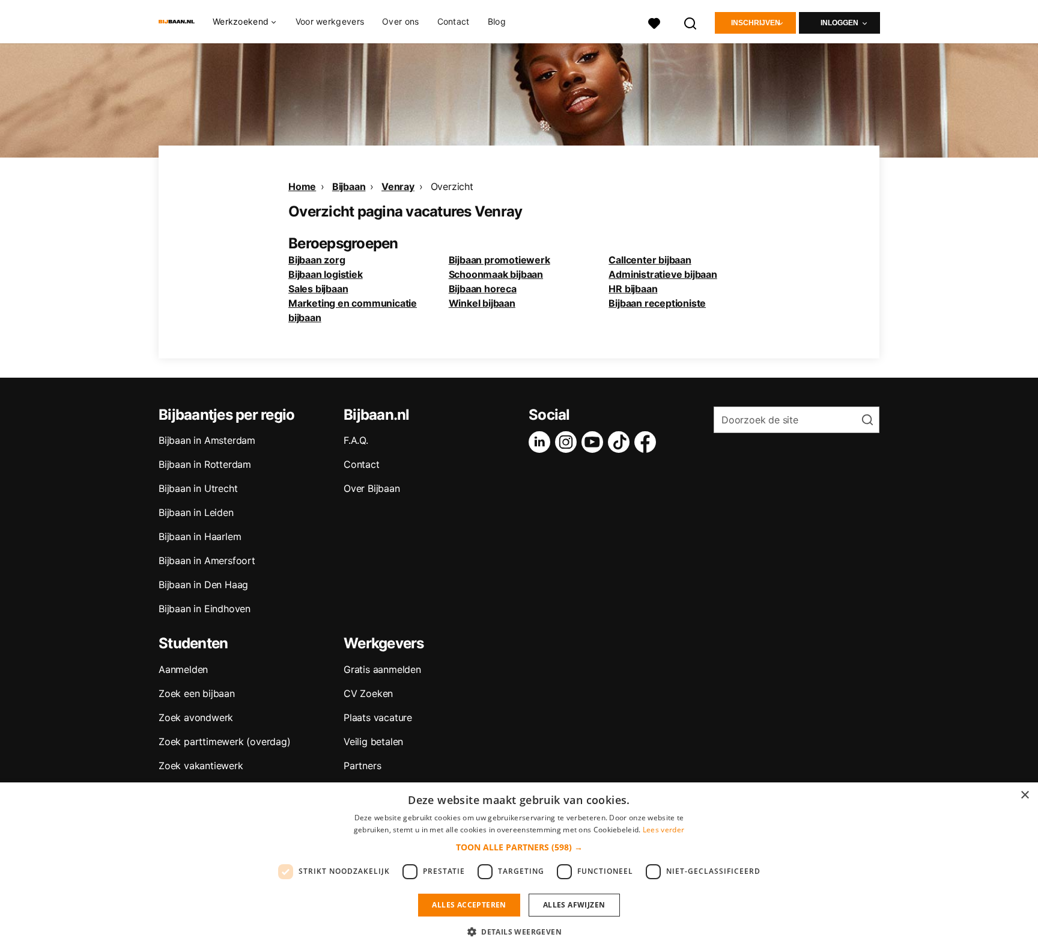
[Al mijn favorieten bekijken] (654, 22)
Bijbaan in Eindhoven (204, 609)
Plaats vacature (378, 717)
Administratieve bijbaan (663, 274)
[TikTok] (621, 442)
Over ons (400, 21)
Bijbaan (349, 186)
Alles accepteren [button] (469, 905)
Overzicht (452, 186)
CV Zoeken (368, 693)
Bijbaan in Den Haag (203, 585)
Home (302, 186)
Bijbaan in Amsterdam (207, 440)
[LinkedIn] (542, 442)
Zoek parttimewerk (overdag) (225, 741)
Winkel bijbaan (482, 303)
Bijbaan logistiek (325, 274)
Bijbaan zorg (316, 260)
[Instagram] (568, 442)
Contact (453, 21)
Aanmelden (183, 669)
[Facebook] (647, 442)
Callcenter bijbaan (650, 260)
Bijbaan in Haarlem (200, 536)
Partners (362, 766)
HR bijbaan (633, 289)
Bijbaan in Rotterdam (205, 464)
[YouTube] (594, 442)
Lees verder (663, 830)
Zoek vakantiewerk (201, 766)
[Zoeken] (691, 22)
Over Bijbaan (372, 488)
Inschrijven (755, 23)
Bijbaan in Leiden (196, 512)
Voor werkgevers (330, 21)
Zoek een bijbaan (197, 693)
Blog (497, 21)
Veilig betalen (373, 741)
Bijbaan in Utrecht (198, 488)
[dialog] (519, 867)
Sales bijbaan (318, 289)
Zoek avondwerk (196, 717)
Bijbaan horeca (483, 289)
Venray (397, 186)
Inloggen (839, 23)
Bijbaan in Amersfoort (207, 560)
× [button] (1024, 795)
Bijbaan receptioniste (657, 303)
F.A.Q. (356, 440)
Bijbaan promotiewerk (499, 260)
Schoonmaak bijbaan (496, 274)
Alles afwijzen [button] (574, 905)
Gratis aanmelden (382, 669)
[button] (519, 847)
